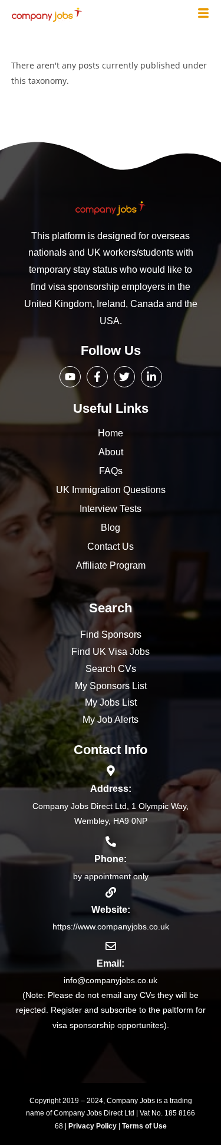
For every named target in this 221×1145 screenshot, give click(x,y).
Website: (110, 910)
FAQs (111, 471)
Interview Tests (110, 509)
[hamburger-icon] (203, 14)
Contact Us (110, 546)
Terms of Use (144, 1126)
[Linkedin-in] (151, 376)
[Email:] (110, 946)
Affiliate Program (111, 565)
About (110, 452)
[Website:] (110, 892)
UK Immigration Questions (111, 490)
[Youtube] (70, 376)
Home (110, 433)
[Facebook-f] (97, 376)
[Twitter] (124, 376)
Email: (110, 963)
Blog (110, 528)
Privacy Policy (93, 1126)
